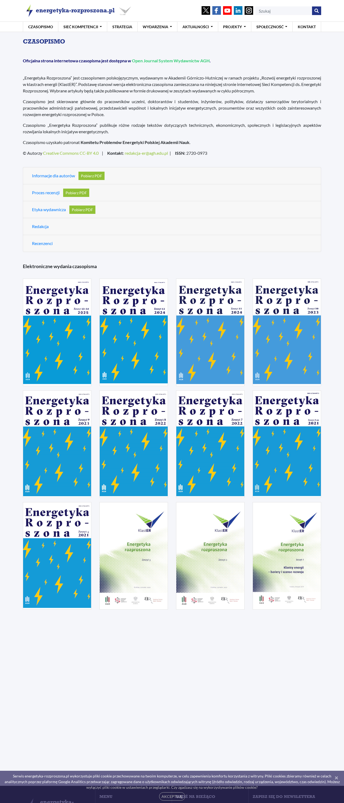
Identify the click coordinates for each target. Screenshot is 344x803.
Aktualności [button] (196, 26)
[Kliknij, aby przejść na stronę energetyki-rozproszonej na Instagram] (249, 11)
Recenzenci (42, 243)
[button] (57, 332)
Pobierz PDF (91, 176)
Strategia (122, 26)
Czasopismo (40, 26)
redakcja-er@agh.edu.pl (146, 153)
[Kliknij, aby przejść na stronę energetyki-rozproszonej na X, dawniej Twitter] (206, 11)
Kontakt (307, 26)
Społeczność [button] (270, 26)
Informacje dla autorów (53, 175)
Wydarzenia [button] (156, 26)
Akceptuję (172, 796)
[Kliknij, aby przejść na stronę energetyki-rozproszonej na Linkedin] (238, 11)
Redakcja (40, 226)
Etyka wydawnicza (49, 209)
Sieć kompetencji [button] (81, 26)
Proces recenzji (46, 192)
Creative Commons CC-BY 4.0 (71, 153)
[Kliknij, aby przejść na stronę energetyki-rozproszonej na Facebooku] (216, 11)
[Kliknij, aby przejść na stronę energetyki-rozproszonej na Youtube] (227, 11)
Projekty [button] (233, 26)
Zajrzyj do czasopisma (57, 355)
